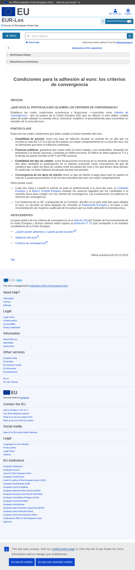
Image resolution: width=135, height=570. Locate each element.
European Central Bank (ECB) (16, 483)
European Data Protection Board (18, 511)
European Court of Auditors (15, 487)
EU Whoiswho (9, 368)
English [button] (128, 14)
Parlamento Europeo (94, 205)
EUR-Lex (13, 20)
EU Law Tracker (10, 382)
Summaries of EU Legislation (87, 48)
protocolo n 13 (83, 223)
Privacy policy (9, 447)
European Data (10, 358)
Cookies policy (10, 320)
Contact (7, 302)
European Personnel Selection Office (20, 515)
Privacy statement (11, 327)
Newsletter (8, 343)
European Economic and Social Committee (23, 494)
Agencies (7, 521)
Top (13, 259)
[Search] (130, 36)
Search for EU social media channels (20, 432)
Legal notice (9, 317)
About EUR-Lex (10, 339)
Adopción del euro (26, 237)
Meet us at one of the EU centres (18, 420)
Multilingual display (20, 54)
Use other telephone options (16, 413)
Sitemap (7, 305)
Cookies (7, 454)
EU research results (12, 365)
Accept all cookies (21, 562)
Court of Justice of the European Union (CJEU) (24, 480)
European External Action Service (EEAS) (22, 490)
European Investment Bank (15, 501)
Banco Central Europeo (46, 191)
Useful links (8, 346)
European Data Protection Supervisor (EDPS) (24, 508)
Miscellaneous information (24, 61)
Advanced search (124, 42)
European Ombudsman (14, 504)
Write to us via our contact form (17, 417)
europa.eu (24, 397)
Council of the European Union (17, 473)
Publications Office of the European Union (48, 286)
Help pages (8, 298)
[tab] (68, 54)
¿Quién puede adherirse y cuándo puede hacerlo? (44, 231)
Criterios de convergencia (30, 243)
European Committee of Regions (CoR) (21, 497)
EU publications (10, 372)
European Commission (13, 477)
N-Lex (6, 378)
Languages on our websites (16, 444)
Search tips (33, 42)
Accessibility (9, 324)
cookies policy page (63, 549)
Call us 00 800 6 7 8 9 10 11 (15, 410)
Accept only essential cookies (55, 562)
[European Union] (10, 392)
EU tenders (8, 361)
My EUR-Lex (115, 14)
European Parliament (13, 466)
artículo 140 (81, 220)
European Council (11, 470)
